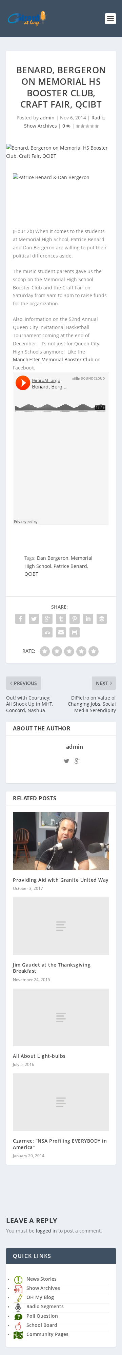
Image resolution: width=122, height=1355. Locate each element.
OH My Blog (40, 1297)
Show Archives (40, 125)
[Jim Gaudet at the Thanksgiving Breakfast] (61, 926)
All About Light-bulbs (39, 1056)
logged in (46, 1230)
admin (47, 117)
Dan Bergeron (52, 558)
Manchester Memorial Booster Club (53, 359)
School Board (41, 1325)
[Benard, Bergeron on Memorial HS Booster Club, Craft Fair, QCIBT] (61, 152)
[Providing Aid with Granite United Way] (61, 841)
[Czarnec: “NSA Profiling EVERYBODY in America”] (61, 1102)
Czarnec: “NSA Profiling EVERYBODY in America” (60, 1144)
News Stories (41, 1279)
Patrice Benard (70, 566)
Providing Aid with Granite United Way (61, 880)
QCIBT (31, 574)
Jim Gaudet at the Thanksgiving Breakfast (51, 967)
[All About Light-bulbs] (61, 1017)
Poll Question (42, 1316)
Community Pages (47, 1334)
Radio (98, 117)
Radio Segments (45, 1306)
